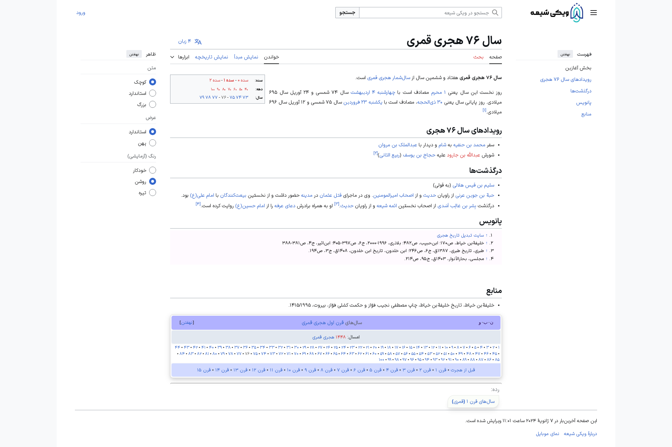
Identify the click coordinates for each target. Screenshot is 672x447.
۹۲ (443, 359)
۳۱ (288, 347)
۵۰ (241, 89)
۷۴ (238, 97)
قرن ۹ (310, 370)
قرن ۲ (425, 370)
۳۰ (296, 347)
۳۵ (253, 347)
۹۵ (419, 359)
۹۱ (449, 359)
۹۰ (218, 89)
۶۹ (304, 353)
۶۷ (319, 353)
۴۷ (477, 353)
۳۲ (280, 347)
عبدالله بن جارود (463, 155)
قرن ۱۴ (222, 370)
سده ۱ (229, 80)
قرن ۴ (392, 370)
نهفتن (565, 53)
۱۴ (418, 347)
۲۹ (304, 347)
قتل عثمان (331, 195)
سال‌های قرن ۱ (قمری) (473, 401)
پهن (142, 143)
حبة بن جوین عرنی (474, 195)
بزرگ (141, 104)
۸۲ (199, 353)
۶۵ (335, 353)
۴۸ (468, 353)
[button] (593, 12)
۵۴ (421, 353)
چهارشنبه (386, 92)
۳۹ (219, 347)
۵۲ (438, 353)
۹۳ (435, 359)
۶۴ (343, 353)
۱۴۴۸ (341, 337)
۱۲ (433, 347)
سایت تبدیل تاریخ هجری (460, 235)
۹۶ (412, 359)
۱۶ (403, 347)
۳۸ (228, 347)
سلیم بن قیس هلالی (473, 185)
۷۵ (232, 97)
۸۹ (464, 359)
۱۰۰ (213, 89)
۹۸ (396, 359)
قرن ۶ (359, 370)
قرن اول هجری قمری (323, 322)
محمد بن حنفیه (469, 144)
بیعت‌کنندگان (233, 195)
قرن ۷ (343, 370)
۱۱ (439, 347)
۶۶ (328, 353)
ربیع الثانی (389, 155)
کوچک (140, 82)
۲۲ (360, 347)
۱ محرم (438, 92)
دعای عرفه (284, 205)
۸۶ (489, 359)
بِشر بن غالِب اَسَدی (457, 205)
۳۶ (245, 347)
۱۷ (396, 347)
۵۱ (445, 353)
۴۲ (195, 347)
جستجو (347, 12)
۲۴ (343, 347)
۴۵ (494, 353)
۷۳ (245, 97)
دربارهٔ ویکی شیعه (580, 433)
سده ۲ (214, 80)
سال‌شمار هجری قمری (388, 77)
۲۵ (336, 347)
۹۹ (389, 359)
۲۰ (375, 347)
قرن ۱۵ (204, 370)
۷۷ (215, 97)
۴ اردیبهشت (363, 92)
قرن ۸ (326, 370)
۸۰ (224, 89)
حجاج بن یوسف (419, 155)
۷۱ (288, 353)
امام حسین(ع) (250, 205)
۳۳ (271, 347)
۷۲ (281, 353)
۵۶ (406, 353)
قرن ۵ (376, 370)
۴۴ (177, 347)
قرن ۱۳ (240, 370)
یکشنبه (376, 102)
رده (495, 389)
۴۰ (246, 89)
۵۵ (413, 353)
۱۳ (426, 347)
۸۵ (497, 359)
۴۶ (486, 353)
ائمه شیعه (387, 205)
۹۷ (404, 359)
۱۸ (389, 347)
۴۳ (186, 347)
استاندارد (137, 93)
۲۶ (328, 347)
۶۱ (367, 353)
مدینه (307, 195)
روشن (140, 181)
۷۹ (202, 97)
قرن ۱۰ (293, 370)
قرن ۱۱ (276, 370)
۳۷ (236, 347)
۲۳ (352, 347)
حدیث (429, 195)
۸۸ (472, 359)
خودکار (139, 170)
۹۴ (427, 359)
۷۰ (229, 89)
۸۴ (182, 353)
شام (442, 144)
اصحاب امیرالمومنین (393, 195)
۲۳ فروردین (355, 102)
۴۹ (460, 353)
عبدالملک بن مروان (397, 144)
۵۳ (429, 353)
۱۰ (446, 347)
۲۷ (320, 347)
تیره (142, 193)
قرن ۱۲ (258, 370)
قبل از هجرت (463, 370)
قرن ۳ (408, 370)
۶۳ (351, 353)
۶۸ (311, 353)
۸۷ (480, 359)
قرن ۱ (440, 370)
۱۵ (410, 347)
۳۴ (262, 347)
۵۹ (382, 353)
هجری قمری (323, 337)
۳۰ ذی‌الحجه (429, 102)
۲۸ (312, 347)
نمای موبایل (547, 433)
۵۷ (398, 353)
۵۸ (389, 353)
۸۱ (207, 353)
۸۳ (190, 353)
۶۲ (360, 353)
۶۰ (235, 89)
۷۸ (208, 97)
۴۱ (203, 347)
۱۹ (382, 347)
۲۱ (367, 347)
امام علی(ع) (202, 195)
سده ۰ (243, 80)
